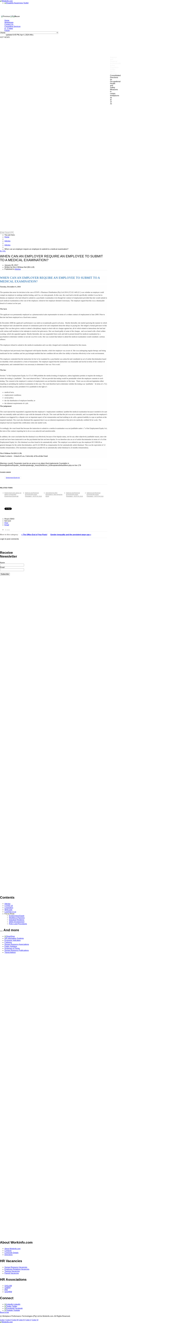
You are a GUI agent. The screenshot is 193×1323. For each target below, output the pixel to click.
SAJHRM (8, 1292)
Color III (15, 1320)
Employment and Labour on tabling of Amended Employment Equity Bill (12, 494)
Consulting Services (12, 26)
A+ (1, 251)
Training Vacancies (12, 1271)
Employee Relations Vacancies (16, 1269)
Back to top (4, 1312)
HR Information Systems (14, 938)
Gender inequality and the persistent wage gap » (70, 535)
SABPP (7, 1288)
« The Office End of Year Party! (34, 535)
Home (6, 20)
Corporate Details (11, 1253)
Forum (7, 30)
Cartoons (8, 942)
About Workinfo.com (12, 1249)
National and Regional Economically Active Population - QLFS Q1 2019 (74, 494)
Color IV (21, 1320)
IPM (6, 1290)
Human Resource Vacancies (15, 1267)
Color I (2, 1320)
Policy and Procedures (18, 924)
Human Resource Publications (16, 950)
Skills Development (16, 922)
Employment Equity (16, 916)
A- (5, 251)
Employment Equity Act (13, 477)
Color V (28, 1320)
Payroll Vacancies (11, 1273)
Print (6, 523)
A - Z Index (8, 28)
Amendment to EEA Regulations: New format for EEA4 (54, 494)
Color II (8, 1320)
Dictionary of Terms (12, 948)
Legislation (8, 908)
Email (6, 525)
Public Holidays (10, 946)
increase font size (15, 521)
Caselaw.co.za (10, 912)
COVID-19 (8, 906)
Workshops (8, 22)
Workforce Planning (17, 918)
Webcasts (8, 910)
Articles (7, 241)
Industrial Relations (16, 920)
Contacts (8, 1251)
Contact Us (8, 24)
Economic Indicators (12, 940)
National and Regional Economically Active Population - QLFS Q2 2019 (33, 494)
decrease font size (13, 521)
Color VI (35, 1320)
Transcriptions (10, 952)
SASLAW (8, 1286)
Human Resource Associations (16, 944)
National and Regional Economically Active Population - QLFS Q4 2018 (95, 494)
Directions (8, 1255)
